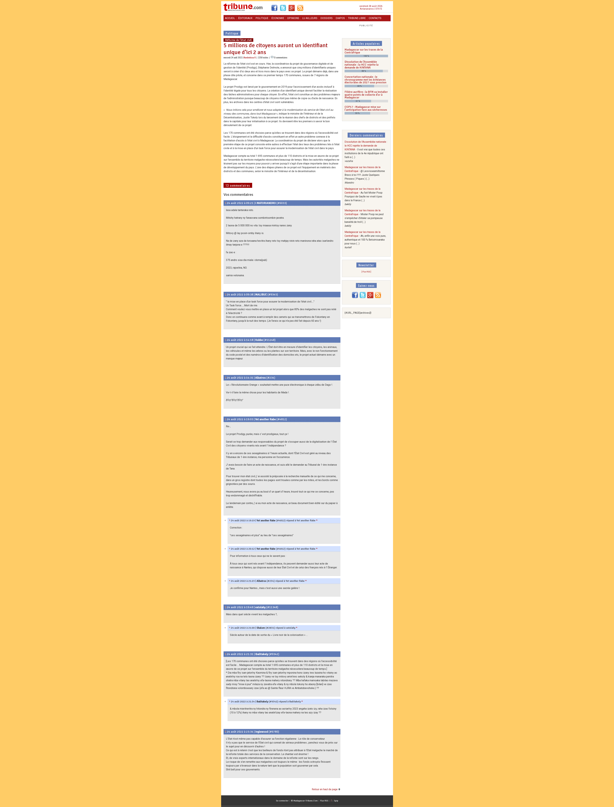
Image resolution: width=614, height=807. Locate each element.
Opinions (293, 18)
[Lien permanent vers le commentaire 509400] (225, 294)
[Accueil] (243, 10)
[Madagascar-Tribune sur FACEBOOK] (355, 297)
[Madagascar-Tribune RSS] (378, 297)
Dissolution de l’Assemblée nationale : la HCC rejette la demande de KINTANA (361, 64)
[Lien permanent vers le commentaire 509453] (229, 627)
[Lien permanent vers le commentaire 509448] (229, 520)
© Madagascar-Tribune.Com (304, 800)
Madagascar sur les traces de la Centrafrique (364, 51)
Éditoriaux (245, 18)
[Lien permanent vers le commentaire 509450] (229, 548)
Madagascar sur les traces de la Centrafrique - (365, 175)
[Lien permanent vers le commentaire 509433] (225, 377)
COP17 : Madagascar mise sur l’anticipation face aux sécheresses (366, 108)
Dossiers (326, 18)
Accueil (230, 18)
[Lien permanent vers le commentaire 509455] (229, 581)
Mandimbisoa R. (250, 57)
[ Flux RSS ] (366, 271)
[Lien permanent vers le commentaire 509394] (225, 203)
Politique (262, 18)
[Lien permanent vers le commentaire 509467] (225, 731)
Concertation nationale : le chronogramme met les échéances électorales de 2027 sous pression (365, 79)
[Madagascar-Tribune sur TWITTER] (362, 297)
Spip (336, 800)
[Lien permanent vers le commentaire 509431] (225, 340)
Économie (277, 18)
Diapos (340, 18)
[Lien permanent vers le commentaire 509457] (225, 654)
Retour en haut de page (325, 789)
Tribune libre (357, 18)
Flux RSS (324, 800)
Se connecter (282, 800)
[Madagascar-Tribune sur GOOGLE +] (370, 297)
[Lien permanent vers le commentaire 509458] (229, 701)
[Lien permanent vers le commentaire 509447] (225, 419)
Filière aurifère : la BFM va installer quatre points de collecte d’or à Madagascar (366, 94)
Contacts (375, 18)
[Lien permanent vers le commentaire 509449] (225, 607)
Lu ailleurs (309, 18)
